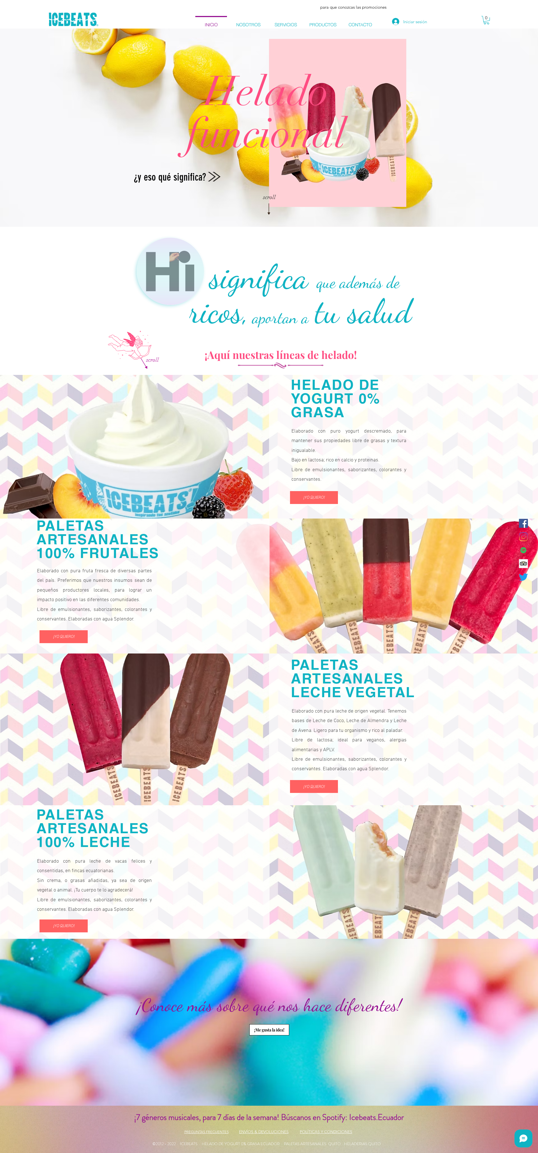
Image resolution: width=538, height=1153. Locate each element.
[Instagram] (523, 536)
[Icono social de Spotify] (523, 550)
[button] (486, 20)
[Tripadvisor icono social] (523, 563)
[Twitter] (523, 577)
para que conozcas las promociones (353, 7)
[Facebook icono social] (523, 523)
